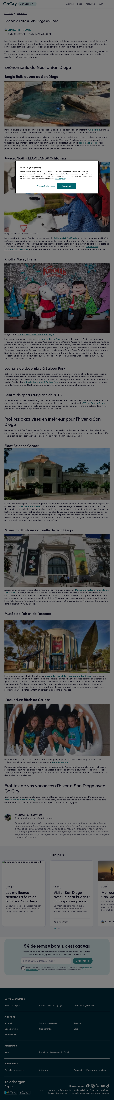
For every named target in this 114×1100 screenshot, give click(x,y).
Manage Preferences (46, 186)
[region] (57, 177)
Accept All (66, 186)
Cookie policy (60, 179)
